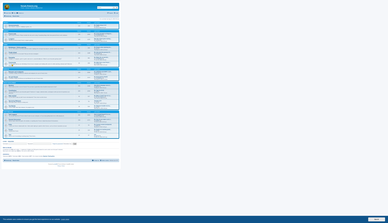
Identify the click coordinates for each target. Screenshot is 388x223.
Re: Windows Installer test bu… (102, 105)
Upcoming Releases (15, 101)
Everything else (8, 111)
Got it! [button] (376, 219)
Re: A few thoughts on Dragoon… (103, 33)
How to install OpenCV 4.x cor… (102, 114)
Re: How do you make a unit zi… (102, 119)
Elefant (97, 125)
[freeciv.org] (12, 6)
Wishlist (11, 85)
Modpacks (6, 69)
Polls (10, 124)
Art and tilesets (13, 77)
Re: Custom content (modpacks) (103, 124)
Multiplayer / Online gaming (17, 47)
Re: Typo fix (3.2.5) (99, 90)
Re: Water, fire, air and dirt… (101, 57)
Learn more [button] (65, 219)
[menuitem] (14, 13)
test (95, 134)
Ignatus (97, 86)
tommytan (98, 53)
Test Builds (12, 106)
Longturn (11, 39)
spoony (97, 135)
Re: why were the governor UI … (102, 52)
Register (11, 141)
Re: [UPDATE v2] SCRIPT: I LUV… (103, 71)
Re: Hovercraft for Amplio (101, 76)
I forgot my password (57, 143)
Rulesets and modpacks (16, 72)
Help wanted (12, 96)
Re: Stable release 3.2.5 (100, 25)
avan (97, 48)
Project (5, 22)
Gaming (5, 44)
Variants (5, 31)
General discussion (15, 119)
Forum (11, 129)
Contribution (12, 90)
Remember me (67, 143)
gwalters (98, 120)
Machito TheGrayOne (49, 156)
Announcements (14, 25)
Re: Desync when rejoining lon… (103, 47)
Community (12, 62)
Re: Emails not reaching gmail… (102, 129)
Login (4, 141)
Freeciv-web (12, 34)
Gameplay (12, 57)
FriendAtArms (99, 35)
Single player (13, 52)
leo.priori (98, 73)
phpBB (55, 164)
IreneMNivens (99, 115)
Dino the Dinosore (100, 97)
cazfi (97, 26)
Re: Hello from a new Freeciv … (102, 62)
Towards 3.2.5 (97, 100)
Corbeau (98, 40)
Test (10, 134)
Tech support (13, 114)
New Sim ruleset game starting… (102, 38)
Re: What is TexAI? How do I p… (102, 95)
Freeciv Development (9, 82)
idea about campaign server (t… (102, 85)
